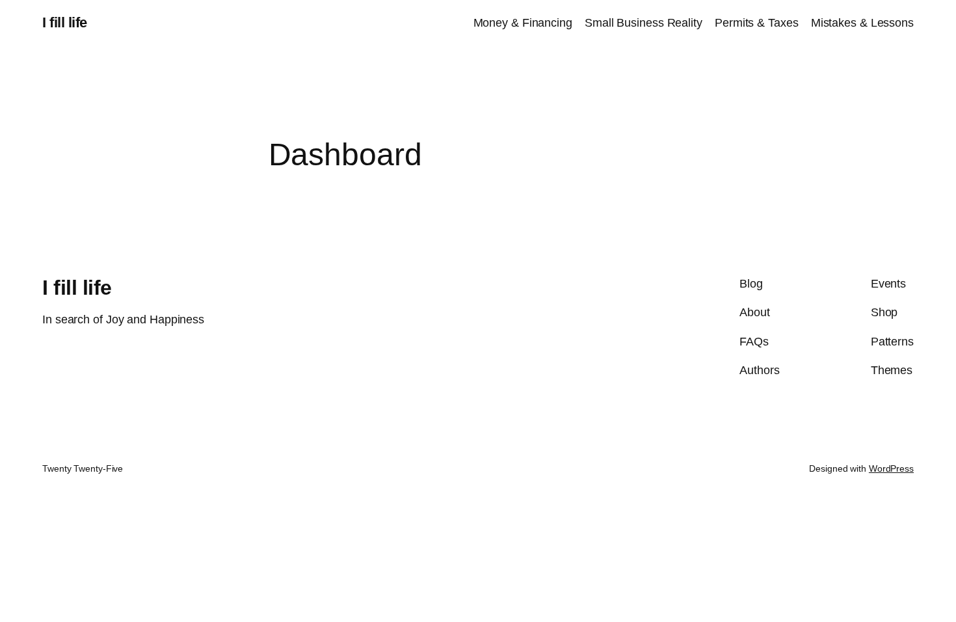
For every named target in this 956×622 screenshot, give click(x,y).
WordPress (891, 468)
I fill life (64, 22)
